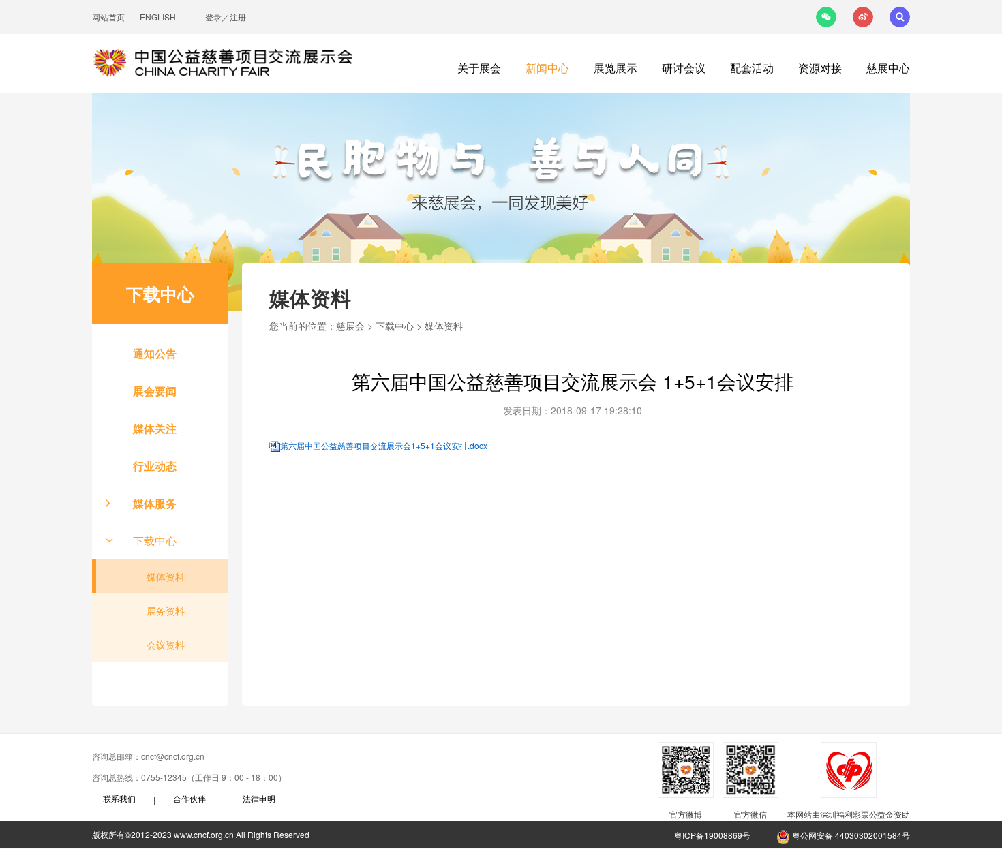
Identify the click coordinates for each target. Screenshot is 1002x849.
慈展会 (350, 326)
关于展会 (479, 68)
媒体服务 (155, 503)
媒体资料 (166, 576)
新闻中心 (547, 68)
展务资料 (166, 610)
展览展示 (615, 68)
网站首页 (108, 16)
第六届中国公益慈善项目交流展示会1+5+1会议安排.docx (383, 445)
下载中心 (155, 541)
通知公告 (155, 353)
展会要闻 (155, 391)
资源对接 (820, 68)
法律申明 (259, 798)
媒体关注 (155, 428)
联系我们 (119, 798)
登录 (213, 16)
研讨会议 (683, 68)
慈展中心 (888, 68)
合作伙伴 (189, 798)
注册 (238, 16)
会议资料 (166, 644)
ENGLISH (158, 16)
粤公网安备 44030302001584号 (850, 835)
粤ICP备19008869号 (712, 835)
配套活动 (752, 68)
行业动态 (155, 466)
